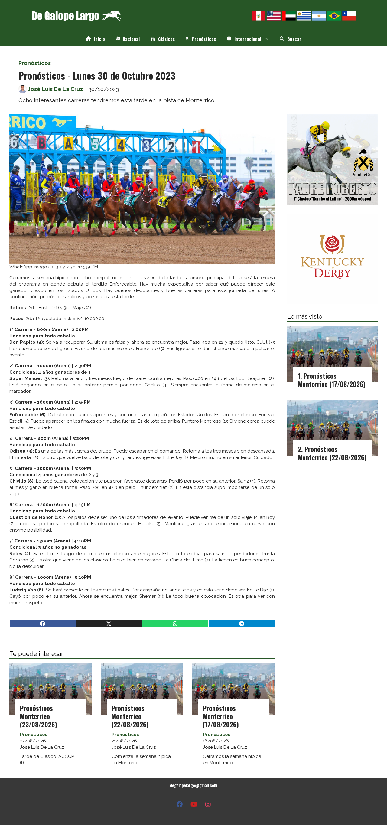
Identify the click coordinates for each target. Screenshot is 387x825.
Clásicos (166, 38)
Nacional (131, 38)
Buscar (294, 38)
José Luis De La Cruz (55, 89)
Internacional (247, 38)
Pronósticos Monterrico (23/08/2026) (38, 716)
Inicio (99, 38)
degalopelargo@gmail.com (193, 785)
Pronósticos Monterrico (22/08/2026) (130, 716)
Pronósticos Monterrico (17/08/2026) (221, 716)
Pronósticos (204, 38)
